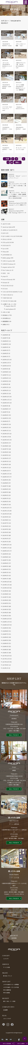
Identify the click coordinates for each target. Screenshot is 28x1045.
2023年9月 (5, 443)
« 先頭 (7, 159)
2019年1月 (5, 616)
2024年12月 (5, 396)
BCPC (4, 233)
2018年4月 (5, 643)
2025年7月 (5, 375)
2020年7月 (5, 560)
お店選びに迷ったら (8, 304)
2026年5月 (5, 344)
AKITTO (5, 224)
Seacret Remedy (7, 279)
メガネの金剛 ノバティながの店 (11, 987)
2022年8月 (5, 483)
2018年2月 (5, 649)
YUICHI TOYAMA (8, 301)
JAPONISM (5, 255)
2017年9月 (5, 665)
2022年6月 (5, 489)
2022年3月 (5, 498)
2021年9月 (5, 517)
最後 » (17, 162)
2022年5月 (5, 492)
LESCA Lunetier (7, 261)
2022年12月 (5, 471)
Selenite (4, 282)
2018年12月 (5, 619)
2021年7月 (5, 523)
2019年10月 (5, 588)
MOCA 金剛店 (6, 992)
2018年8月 (5, 631)
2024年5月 (5, 418)
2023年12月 (5, 434)
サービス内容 (6, 967)
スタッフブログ (7, 1018)
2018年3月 (5, 646)
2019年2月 (5, 612)
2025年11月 (5, 363)
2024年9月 (5, 406)
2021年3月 (5, 535)
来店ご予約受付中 (14, 735)
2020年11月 (5, 548)
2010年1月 (5, 668)
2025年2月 (5, 390)
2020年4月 (5, 569)
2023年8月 (5, 446)
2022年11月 (5, 474)
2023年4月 (5, 458)
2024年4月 (5, 421)
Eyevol (4, 248)
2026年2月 (5, 353)
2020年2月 (5, 575)
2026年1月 (5, 356)
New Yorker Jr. (6, 270)
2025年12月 (5, 359)
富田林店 (4, 315)
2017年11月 (5, 659)
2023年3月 (5, 461)
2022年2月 (5, 501)
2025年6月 (5, 378)
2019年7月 (5, 597)
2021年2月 (5, 538)
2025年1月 (5, 393)
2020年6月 (5, 563)
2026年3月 (5, 350)
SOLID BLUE (6, 286)
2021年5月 (5, 529)
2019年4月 (5, 606)
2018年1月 (5, 653)
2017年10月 (5, 662)
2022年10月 (5, 477)
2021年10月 (5, 514)
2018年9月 (5, 628)
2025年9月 (5, 369)
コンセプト (6, 958)
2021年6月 (5, 526)
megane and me (7, 267)
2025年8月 (5, 372)
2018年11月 (5, 622)
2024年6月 (5, 415)
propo (4, 276)
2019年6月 (5, 600)
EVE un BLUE (6, 242)
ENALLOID (6, 239)
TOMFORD (5, 298)
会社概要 (5, 1010)
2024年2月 (5, 427)
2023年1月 (5, 467)
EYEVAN (5, 245)
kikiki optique (6, 258)
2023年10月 (5, 440)
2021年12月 (5, 508)
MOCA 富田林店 (7, 990)
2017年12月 (5, 656)
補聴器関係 (5, 321)
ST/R (4, 289)
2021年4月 (5, 532)
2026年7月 (5, 338)
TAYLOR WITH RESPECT (10, 292)
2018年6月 (5, 637)
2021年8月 (5, 520)
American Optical (7, 227)
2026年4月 (5, 347)
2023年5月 (5, 455)
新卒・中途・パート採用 (9, 1001)
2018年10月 (5, 625)
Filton (4, 252)
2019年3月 (5, 609)
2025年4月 (5, 384)
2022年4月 (5, 495)
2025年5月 (5, 381)
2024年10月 (5, 403)
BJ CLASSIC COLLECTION (10, 236)
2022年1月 (5, 504)
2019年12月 (5, 582)
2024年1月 (5, 430)
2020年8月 (5, 557)
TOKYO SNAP (6, 295)
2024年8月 (5, 409)
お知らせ (4, 312)
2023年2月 (5, 464)
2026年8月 (5, 335)
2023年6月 (5, 452)
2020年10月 (5, 551)
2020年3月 (5, 572)
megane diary (10, 306)
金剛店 (4, 324)
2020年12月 (5, 545)
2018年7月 (5, 634)
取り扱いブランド (7, 976)
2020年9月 (5, 554)
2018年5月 (5, 640)
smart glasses (10, 309)
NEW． (4, 273)
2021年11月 (5, 511)
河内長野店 (5, 318)
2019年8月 (5, 594)
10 (12, 162)
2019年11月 (5, 585)
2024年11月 (5, 400)
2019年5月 (5, 603)
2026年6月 (5, 341)
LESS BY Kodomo (7, 264)
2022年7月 (5, 486)
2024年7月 (5, 412)
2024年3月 (5, 424)
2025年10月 (5, 366)
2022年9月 (5, 480)
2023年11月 (5, 437)
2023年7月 (5, 449)
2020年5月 (5, 566)
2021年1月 (5, 541)
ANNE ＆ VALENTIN (8, 230)
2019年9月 (5, 591)
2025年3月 (5, 387)
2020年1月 (5, 578)
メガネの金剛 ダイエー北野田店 (11, 984)
